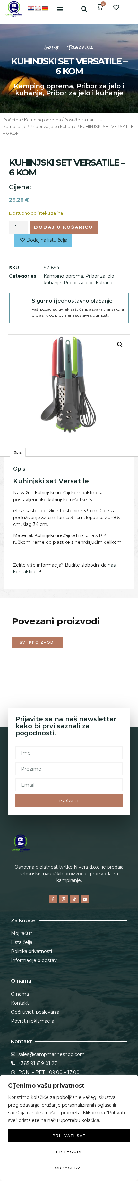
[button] (60, 9)
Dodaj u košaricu (63, 227)
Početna (12, 119)
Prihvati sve (69, 1136)
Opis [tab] (18, 452)
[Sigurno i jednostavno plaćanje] (20, 304)
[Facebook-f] (53, 899)
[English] (38, 8)
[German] (45, 8)
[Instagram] (63, 899)
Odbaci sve (69, 1168)
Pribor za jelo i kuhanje (84, 93)
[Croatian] (31, 8)
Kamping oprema (43, 86)
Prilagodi (69, 1152)
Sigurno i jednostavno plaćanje (72, 301)
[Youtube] (85, 899)
